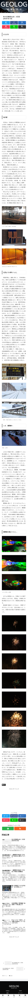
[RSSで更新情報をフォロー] (20, 828)
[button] (25, 471)
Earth (20, 990)
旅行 (4, 784)
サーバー (20, 993)
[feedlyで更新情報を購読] (8, 828)
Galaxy (7, 990)
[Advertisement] (14, 800)
